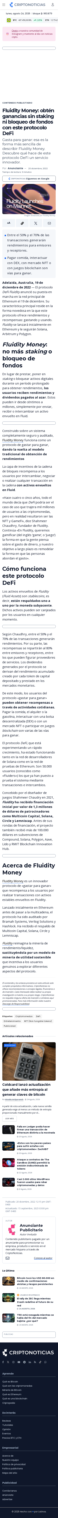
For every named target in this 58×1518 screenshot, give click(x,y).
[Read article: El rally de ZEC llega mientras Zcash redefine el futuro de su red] (8, 1297)
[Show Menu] (3, 5)
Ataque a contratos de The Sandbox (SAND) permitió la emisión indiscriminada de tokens (33, 1164)
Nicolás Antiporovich (14, 1099)
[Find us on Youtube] (19, 1362)
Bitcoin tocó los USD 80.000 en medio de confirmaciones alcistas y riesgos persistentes (35, 1281)
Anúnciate (7, 1495)
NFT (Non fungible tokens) (38, 1021)
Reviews (6, 1420)
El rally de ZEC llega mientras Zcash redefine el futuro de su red (35, 1302)
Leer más (11, 1118)
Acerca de (7, 1455)
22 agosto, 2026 (25, 1173)
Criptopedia (8, 1402)
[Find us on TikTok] (40, 1362)
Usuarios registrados (30, 1295)
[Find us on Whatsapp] (45, 1362)
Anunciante (15, 168)
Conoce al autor (43, 1258)
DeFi (38, 1016)
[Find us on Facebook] (3, 1362)
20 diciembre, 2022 (38, 168)
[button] (29, 223)
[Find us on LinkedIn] (30, 1362)
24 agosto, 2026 (33, 1099)
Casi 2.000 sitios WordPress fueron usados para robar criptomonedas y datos (33, 1182)
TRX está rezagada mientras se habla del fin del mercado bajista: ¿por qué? (35, 1318)
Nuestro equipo (10, 1460)
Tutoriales (7, 1425)
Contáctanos (9, 1490)
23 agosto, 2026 (25, 1137)
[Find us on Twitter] (8, 1362)
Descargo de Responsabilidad (15, 1003)
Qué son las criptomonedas (17, 1385)
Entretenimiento (12, 1021)
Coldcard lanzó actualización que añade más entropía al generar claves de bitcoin (26, 1089)
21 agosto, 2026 (25, 1189)
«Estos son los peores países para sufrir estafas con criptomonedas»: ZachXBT (34, 1146)
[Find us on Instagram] (13, 1362)
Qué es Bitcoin (10, 1381)
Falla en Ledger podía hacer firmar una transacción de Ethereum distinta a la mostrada (36, 1129)
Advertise (7, 1499)
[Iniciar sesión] (53, 4)
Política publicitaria (12, 1468)
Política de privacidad (14, 1464)
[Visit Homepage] (27, 5)
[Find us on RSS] (35, 1362)
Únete (15, 30)
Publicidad (10, 1026)
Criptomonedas (24, 1016)
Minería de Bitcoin (11, 1390)
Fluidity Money (13, 440)
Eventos (6, 1433)
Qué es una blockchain (14, 1398)
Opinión (6, 1429)
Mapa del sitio (9, 1472)
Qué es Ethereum (11, 1394)
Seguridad (10, 1045)
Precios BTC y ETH (11, 1437)
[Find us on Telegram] (24, 1362)
